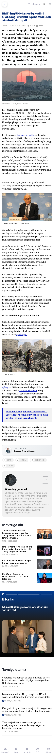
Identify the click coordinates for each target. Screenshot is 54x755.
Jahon (4, 26)
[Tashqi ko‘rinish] (44, 4)
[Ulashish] (50, 4)
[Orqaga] (4, 4)
